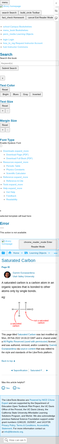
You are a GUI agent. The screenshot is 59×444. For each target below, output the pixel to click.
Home (16, 253)
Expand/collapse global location (55, 252)
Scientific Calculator (16, 173)
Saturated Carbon (27, 334)
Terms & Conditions (26, 425)
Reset (5, 89)
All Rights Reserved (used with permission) (25, 341)
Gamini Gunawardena (24, 273)
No (18, 388)
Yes (7, 388)
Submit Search (9, 68)
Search (6, 440)
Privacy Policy (8, 425)
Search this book (8, 58)
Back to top (7, 361)
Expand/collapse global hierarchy (5, 253)
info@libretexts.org (13, 431)
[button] (11, 196)
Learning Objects (38, 253)
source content (28, 348)
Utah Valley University (23, 276)
